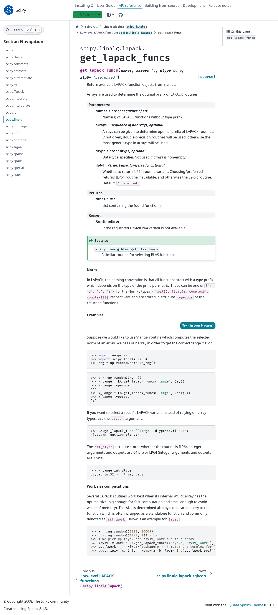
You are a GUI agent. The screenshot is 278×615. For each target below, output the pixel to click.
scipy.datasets (16, 71)
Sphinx (32, 608)
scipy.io (11, 112)
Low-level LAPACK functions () (116, 32)
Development (194, 5)
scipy (9, 50)
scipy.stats (13, 174)
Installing (82, 5)
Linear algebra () (125, 27)
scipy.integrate (16, 98)
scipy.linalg (14, 119)
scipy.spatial (14, 161)
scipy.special (15, 167)
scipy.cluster (15, 57)
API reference (130, 5)
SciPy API (91, 27)
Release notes (219, 5)
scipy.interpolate (18, 105)
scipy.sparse (14, 154)
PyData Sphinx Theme (245, 605)
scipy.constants (17, 64)
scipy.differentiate (19, 78)
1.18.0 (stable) (86, 14)
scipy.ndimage (16, 126)
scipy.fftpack (15, 91)
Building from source (162, 5)
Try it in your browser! (197, 325)
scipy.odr (12, 133)
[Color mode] (110, 14)
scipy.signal (14, 147)
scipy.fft (11, 85)
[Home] (77, 26)
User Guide (106, 5)
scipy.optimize (16, 140)
